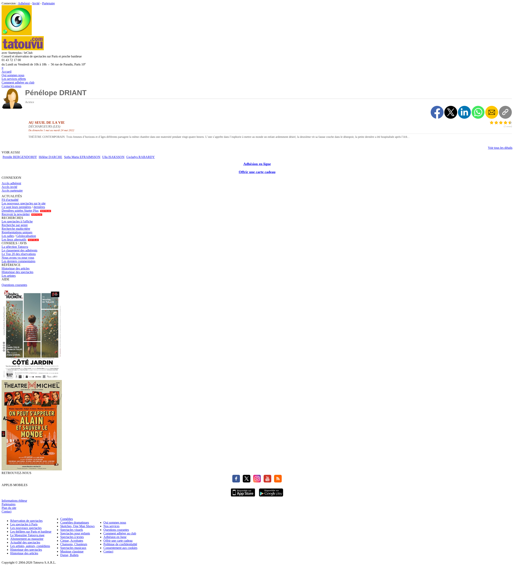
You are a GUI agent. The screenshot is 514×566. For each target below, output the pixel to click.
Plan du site (9, 508)
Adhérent (24, 3)
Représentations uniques (17, 232)
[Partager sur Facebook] (437, 112)
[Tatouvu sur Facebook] (236, 481)
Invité (36, 3)
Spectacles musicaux (73, 548)
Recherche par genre (15, 225)
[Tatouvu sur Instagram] (256, 481)
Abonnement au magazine (26, 538)
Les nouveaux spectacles (26, 528)
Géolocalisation (26, 236)
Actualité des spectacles (25, 542)
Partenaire (48, 3)
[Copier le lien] (505, 112)
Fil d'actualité (10, 199)
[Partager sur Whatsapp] (478, 112)
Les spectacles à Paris (24, 524)
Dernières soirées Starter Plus (20, 210)
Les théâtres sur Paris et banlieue (30, 531)
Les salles (8, 236)
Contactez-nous (11, 86)
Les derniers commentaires (18, 261)
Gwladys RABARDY (140, 157)
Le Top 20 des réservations (19, 254)
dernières (39, 207)
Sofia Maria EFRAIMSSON (82, 157)
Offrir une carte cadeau (257, 172)
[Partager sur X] (450, 112)
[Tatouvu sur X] (245, 481)
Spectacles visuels (71, 529)
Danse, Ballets (69, 555)
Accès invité (9, 187)
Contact (6, 511)
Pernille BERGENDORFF (20, 157)
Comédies (66, 519)
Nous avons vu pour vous (18, 257)
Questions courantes (14, 285)
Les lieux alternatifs (14, 239)
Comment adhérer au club (18, 82)
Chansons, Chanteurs (73, 544)
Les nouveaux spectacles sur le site (24, 203)
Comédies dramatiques (74, 522)
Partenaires (8, 504)
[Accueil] (17, 34)
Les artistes (9, 275)
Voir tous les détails (500, 147)
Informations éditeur (14, 500)
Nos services (111, 526)
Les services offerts (14, 79)
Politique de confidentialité (120, 544)
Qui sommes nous (13, 75)
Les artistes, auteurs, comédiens (30, 546)
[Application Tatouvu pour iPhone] (243, 497)
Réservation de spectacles (26, 520)
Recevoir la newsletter (16, 214)
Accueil (6, 71)
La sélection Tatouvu (15, 246)
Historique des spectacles (17, 272)
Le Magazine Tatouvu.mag (27, 535)
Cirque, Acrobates (71, 540)
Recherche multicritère (16, 228)
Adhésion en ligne (257, 164)
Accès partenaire (12, 190)
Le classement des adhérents (19, 250)
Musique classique (72, 551)
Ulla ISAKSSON (113, 157)
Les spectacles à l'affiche (17, 221)
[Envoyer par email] (491, 112)
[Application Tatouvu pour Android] (271, 497)
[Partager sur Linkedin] (464, 112)
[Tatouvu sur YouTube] (266, 481)
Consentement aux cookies (120, 548)
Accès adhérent (11, 183)
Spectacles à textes (72, 537)
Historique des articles (16, 268)
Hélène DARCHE (50, 157)
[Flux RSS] (277, 481)
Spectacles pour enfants (75, 533)
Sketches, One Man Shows (77, 526)
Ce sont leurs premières (16, 207)
